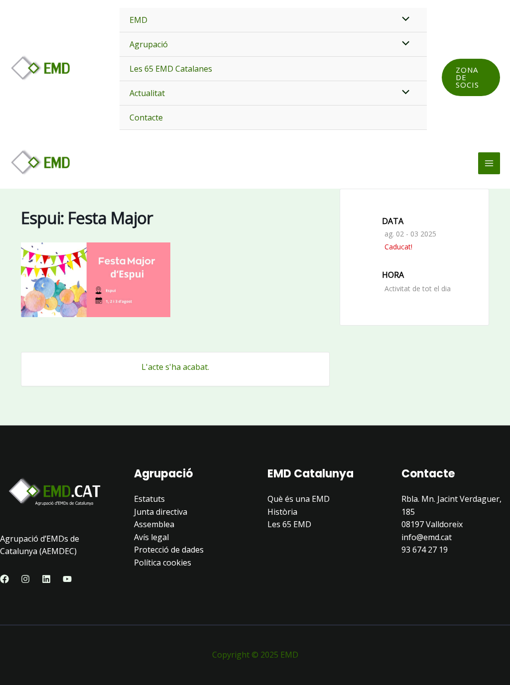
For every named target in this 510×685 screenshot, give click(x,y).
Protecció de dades (169, 549)
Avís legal (151, 537)
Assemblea (154, 524)
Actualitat (147, 93)
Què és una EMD (298, 498)
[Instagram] (25, 578)
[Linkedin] (46, 578)
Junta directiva (160, 511)
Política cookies (162, 562)
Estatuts (149, 498)
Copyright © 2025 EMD (255, 654)
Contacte (146, 117)
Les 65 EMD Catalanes (170, 68)
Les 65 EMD (289, 524)
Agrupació (148, 44)
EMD (138, 19)
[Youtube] (67, 578)
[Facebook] (4, 578)
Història (282, 511)
